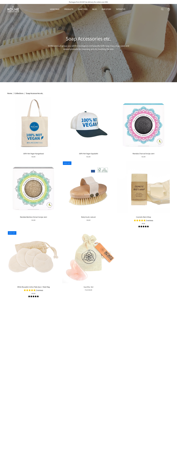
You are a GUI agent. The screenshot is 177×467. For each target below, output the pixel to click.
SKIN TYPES (83, 9)
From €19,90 (88, 290)
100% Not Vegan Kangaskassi (33, 153)
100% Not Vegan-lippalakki (88, 153)
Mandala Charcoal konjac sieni (143, 153)
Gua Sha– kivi (88, 287)
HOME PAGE (54, 9)
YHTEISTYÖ (120, 9)
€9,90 (143, 223)
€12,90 (143, 157)
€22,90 (88, 157)
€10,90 (33, 157)
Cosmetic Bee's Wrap (143, 217)
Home (9, 93)
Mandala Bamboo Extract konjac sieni (33, 217)
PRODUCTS (68, 9)
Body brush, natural (88, 217)
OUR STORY (106, 9)
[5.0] (143, 226)
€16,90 (88, 220)
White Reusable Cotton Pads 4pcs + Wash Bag (33, 287)
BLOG (94, 9)
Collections (18, 93)
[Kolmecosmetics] (13, 9)
